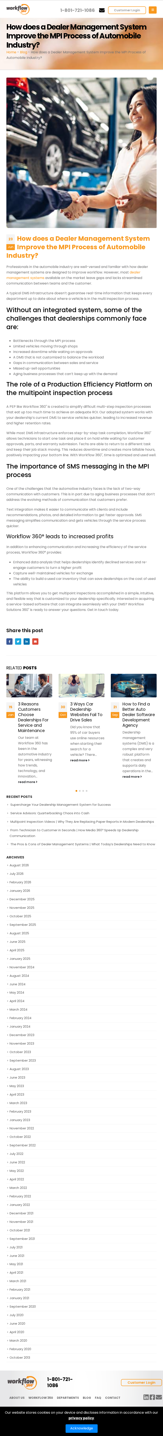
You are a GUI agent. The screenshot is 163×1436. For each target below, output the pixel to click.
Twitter (18, 641)
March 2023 (18, 1103)
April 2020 (17, 1332)
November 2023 (22, 1043)
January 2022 (20, 1204)
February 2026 (20, 882)
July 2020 (17, 1315)
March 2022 (18, 1187)
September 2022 (23, 1145)
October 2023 (20, 1052)
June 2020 (17, 1323)
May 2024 (17, 992)
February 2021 (20, 1289)
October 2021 (20, 1230)
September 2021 (22, 1238)
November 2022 (22, 1128)
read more (24, 782)
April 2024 (17, 1001)
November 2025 (22, 907)
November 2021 (21, 1221)
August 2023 (19, 1069)
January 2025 (20, 958)
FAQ (98, 1398)
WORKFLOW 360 (40, 1398)
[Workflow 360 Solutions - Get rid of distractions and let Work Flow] (18, 9)
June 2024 (17, 984)
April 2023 (17, 1094)
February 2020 (20, 1349)
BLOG (87, 1398)
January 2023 (20, 1120)
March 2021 (18, 1281)
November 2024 (22, 967)
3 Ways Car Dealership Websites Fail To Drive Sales (84, 712)
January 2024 (20, 1026)
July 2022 (16, 1154)
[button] (76, 791)
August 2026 (19, 865)
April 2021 (16, 1272)
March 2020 (18, 1340)
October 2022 (20, 1137)
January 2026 (20, 890)
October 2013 (20, 1357)
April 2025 (17, 950)
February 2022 (20, 1196)
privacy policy (81, 1418)
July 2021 (16, 1247)
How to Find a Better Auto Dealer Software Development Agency (136, 714)
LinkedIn (27, 641)
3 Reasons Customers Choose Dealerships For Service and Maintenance (30, 717)
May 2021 (16, 1264)
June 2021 (17, 1255)
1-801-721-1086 (77, 10)
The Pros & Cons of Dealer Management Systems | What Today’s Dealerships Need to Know (82, 844)
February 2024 (20, 1018)
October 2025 (20, 916)
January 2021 (19, 1298)
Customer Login (127, 10)
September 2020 (23, 1306)
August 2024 (19, 975)
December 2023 (22, 1035)
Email (35, 641)
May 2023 (17, 1086)
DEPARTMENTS (68, 1398)
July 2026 (17, 874)
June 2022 (17, 1162)
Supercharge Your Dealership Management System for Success (60, 805)
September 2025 (23, 924)
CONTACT (112, 1398)
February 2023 (20, 1111)
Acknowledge (81, 1428)
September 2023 (23, 1060)
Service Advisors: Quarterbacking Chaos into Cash (49, 813)
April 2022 (17, 1179)
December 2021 (21, 1213)
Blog (23, 52)
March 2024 (18, 1009)
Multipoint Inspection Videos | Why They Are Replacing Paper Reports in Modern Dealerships (82, 821)
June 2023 (17, 1077)
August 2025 (19, 933)
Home (11, 52)
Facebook (9, 641)
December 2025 (22, 899)
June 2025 (17, 941)
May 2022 (17, 1170)
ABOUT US (17, 1398)
